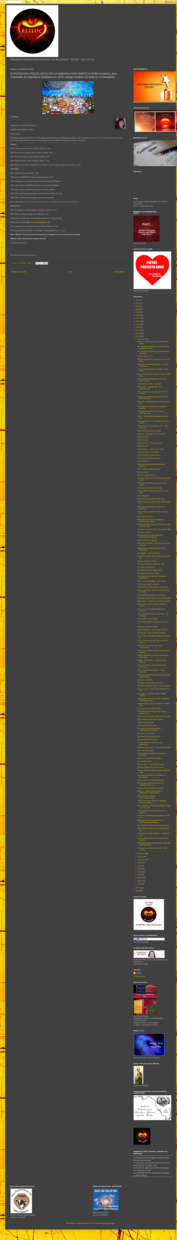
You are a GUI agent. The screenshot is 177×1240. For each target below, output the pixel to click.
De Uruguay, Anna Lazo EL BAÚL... (149, 708)
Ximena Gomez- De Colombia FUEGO (150, 780)
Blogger (112, 1223)
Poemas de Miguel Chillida (146, 561)
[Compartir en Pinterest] (46, 263)
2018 (138, 315)
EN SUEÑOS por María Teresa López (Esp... (152, 587)
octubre (140, 857)
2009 (138, 891)
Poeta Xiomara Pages (145, 516)
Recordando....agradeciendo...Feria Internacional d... (149, 388)
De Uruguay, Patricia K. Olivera (148, 573)
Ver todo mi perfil (139, 976)
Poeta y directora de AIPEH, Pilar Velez (151, 499)
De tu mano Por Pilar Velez (146, 725)
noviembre (142, 854)
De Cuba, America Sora (145, 733)
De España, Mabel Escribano (147, 627)
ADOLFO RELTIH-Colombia (147, 540)
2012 (138, 333)
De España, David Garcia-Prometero (150, 683)
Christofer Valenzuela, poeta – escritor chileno (153, 686)
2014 (138, 327)
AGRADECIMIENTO (144, 532)
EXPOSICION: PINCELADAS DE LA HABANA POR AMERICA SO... (153, 699)
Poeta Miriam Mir (143, 496)
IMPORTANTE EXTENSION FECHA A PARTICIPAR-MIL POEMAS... (150, 821)
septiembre (142, 860)
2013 (138, 330)
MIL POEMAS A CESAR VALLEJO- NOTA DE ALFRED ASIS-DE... (153, 347)
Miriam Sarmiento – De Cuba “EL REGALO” (152, 630)
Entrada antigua (119, 272)
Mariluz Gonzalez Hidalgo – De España (151, 581)
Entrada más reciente (18, 272)
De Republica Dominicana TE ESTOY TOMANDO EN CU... (150, 784)
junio (139, 869)
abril (139, 875)
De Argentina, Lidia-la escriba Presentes (151, 633)
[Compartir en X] (41, 263)
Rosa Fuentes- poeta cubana (147, 619)
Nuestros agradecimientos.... (147, 475)
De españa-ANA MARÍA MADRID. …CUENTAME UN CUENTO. (150, 729)
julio (139, 866)
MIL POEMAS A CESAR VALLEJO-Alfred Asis (153, 825)
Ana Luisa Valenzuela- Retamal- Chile (150, 564)
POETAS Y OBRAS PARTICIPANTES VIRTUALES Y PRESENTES (150, 792)
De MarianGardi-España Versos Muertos (151, 595)
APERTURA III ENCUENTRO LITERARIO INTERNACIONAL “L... (151, 802)
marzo (140, 878)
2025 (138, 303)
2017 (138, 318)
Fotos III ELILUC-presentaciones (148, 455)
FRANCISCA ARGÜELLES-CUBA (149, 758)
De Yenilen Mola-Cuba (145, 750)
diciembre (141, 339)
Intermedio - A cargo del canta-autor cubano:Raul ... (149, 646)
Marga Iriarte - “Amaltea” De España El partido (153, 601)
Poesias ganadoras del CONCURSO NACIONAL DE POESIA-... (150, 536)
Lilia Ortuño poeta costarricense (148, 736)
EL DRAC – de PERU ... (145, 680)
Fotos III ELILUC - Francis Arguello (149, 443)
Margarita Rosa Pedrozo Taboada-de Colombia (154, 747)
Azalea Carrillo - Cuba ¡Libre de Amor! (150, 764)
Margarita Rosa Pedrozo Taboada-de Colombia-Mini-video (150, 520)
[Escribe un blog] (39, 263)
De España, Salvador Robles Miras (149, 570)
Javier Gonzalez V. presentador (148, 452)
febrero (140, 881)
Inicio (70, 272)
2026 (138, 300)
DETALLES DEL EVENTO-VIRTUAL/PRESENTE (146, 797)
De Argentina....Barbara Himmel (148, 553)
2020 (138, 309)
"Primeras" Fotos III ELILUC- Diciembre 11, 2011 (154, 529)
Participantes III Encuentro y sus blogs (150, 788)
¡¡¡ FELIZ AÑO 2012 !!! (145, 356)
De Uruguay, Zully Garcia (146, 567)
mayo (140, 872)
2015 (138, 324)
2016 (138, 321)
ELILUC (139, 973)
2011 (138, 336)
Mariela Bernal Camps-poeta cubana (150, 719)
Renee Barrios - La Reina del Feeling (150, 449)
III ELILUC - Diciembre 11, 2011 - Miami (151, 434)
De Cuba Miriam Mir (144, 761)
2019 (138, 312)
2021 (138, 306)
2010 (138, 888)
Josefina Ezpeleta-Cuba (145, 722)
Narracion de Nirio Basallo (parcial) (149, 488)
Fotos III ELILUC (143, 437)
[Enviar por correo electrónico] (37, 263)
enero (140, 884)
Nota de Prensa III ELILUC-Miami (149, 431)
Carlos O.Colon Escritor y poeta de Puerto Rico (153, 716)
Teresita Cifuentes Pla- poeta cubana (150, 767)
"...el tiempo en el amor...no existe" (149, 384)
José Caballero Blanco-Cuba (147, 739)
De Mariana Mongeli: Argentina (148, 584)
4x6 (92, 1223)
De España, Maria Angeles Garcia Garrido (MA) (154, 598)
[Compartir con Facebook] (44, 263)
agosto (140, 863)
